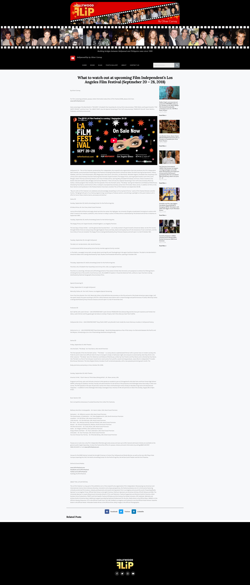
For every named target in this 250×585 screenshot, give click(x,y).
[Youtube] (72, 58)
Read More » (162, 115)
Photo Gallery (112, 65)
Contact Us (134, 65)
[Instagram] (127, 573)
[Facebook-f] (117, 573)
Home (84, 65)
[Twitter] (122, 573)
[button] (112, 511)
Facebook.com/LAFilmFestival (79, 469)
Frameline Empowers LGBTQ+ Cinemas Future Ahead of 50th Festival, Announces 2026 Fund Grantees (168, 238)
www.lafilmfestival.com (77, 101)
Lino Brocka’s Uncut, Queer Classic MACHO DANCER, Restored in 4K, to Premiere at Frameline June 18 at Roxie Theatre (169, 138)
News (92, 65)
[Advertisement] (125, 545)
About (123, 65)
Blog (100, 65)
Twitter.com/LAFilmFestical (78, 471)
